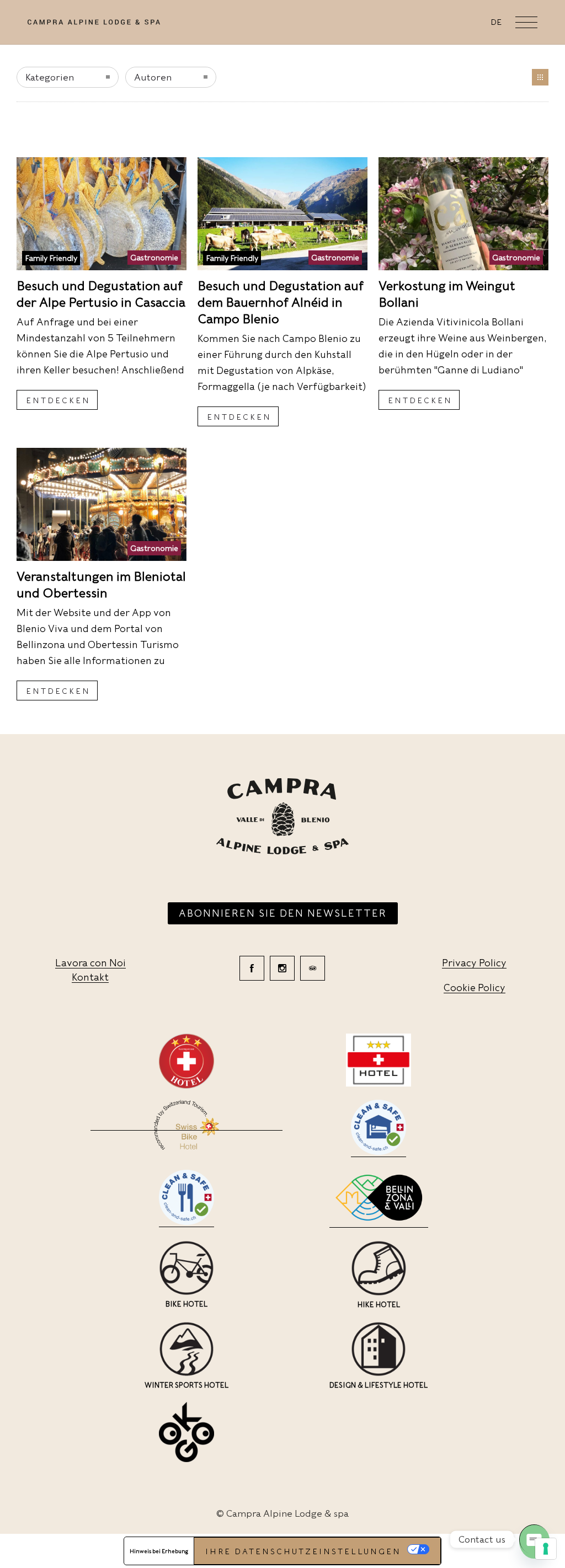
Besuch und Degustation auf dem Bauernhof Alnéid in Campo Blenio (281, 302)
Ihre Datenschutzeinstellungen (303, 1551)
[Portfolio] (540, 77)
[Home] (94, 24)
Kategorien (49, 77)
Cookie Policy (474, 987)
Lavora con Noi (90, 962)
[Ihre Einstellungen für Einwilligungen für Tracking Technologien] (545, 1548)
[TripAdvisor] (312, 968)
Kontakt (90, 977)
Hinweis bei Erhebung (159, 1551)
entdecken (58, 400)
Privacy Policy (474, 962)
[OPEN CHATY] (534, 1539)
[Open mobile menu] (526, 22)
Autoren (153, 77)
